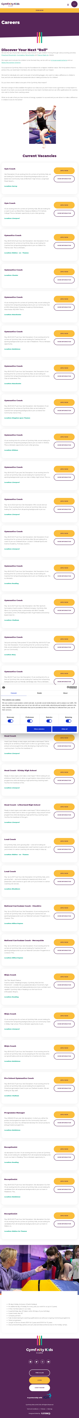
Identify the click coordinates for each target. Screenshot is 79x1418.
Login (39, 1380)
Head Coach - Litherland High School (22, 805)
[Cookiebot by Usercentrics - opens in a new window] (68, 687)
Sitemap (49, 1409)
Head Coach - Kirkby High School (20, 770)
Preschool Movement (8, 55)
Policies (43, 1409)
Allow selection (39, 729)
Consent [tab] (14, 693)
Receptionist (10, 1147)
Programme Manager (14, 1113)
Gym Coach (9, 169)
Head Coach (10, 736)
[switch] (30, 721)
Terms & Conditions (32, 1409)
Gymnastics (21, 55)
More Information (64, 178)
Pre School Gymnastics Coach (19, 1078)
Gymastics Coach (12, 235)
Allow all (64, 729)
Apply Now (64, 170)
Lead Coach (10, 839)
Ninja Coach (10, 975)
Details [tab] (39, 693)
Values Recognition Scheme (11, 62)
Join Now (39, 10)
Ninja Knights (29, 55)
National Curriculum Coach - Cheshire (22, 906)
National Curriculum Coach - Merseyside (24, 940)
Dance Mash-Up (43, 55)
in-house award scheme (59, 60)
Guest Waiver (39, 1387)
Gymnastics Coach (13, 270)
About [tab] (65, 693)
